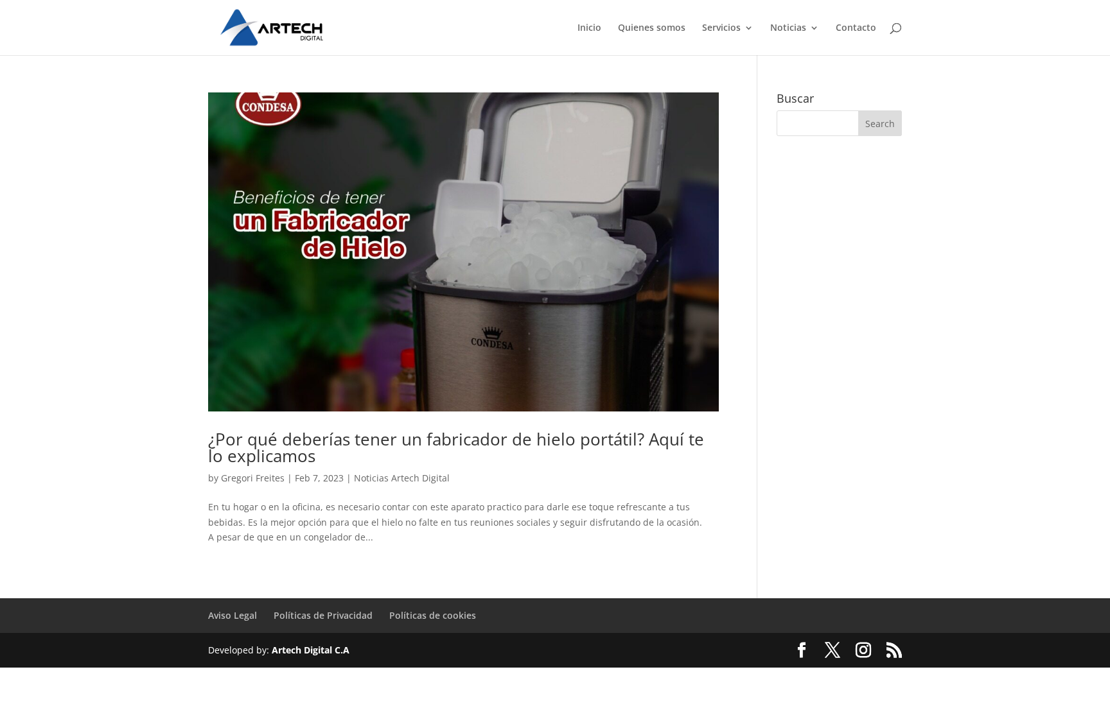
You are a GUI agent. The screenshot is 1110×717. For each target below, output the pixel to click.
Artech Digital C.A (310, 650)
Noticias (788, 28)
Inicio (589, 28)
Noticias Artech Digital (402, 478)
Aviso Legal (232, 615)
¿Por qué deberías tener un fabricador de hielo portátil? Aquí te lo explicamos (456, 447)
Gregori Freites (253, 478)
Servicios (721, 28)
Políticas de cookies (432, 615)
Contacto (856, 28)
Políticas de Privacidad (323, 615)
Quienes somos (651, 28)
